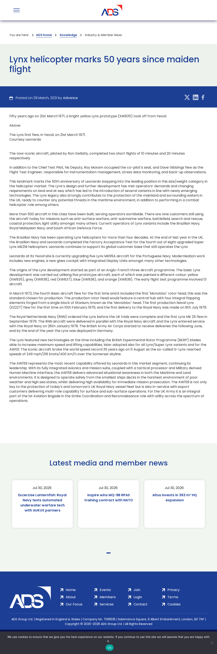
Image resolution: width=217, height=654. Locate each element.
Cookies (174, 604)
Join (137, 589)
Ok (109, 647)
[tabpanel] (42, 504)
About (71, 597)
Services (107, 604)
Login (138, 597)
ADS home (44, 35)
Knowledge (68, 35)
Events (105, 589)
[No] (212, 643)
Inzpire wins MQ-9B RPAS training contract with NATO (108, 498)
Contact (140, 604)
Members (108, 597)
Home (71, 589)
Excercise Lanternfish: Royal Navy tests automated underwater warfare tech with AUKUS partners (42, 503)
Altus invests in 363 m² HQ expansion (174, 498)
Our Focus (74, 604)
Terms (172, 597)
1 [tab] (108, 552)
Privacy (173, 589)
